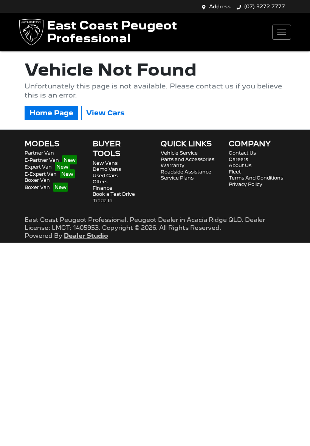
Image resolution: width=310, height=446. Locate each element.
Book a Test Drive (114, 194)
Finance (102, 188)
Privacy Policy (245, 184)
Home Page (51, 113)
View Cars (105, 113)
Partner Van (39, 153)
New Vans (105, 163)
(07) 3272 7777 (264, 6)
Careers (238, 159)
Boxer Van (37, 180)
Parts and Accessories (187, 159)
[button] (281, 32)
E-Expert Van (41, 174)
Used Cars (105, 175)
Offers (100, 181)
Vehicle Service (179, 153)
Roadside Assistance (186, 172)
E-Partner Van (42, 160)
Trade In (103, 200)
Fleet (235, 172)
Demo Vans (107, 169)
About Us (240, 165)
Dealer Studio (86, 235)
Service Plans (177, 178)
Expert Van (38, 167)
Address (220, 6)
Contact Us (242, 153)
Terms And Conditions (256, 178)
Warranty (172, 165)
